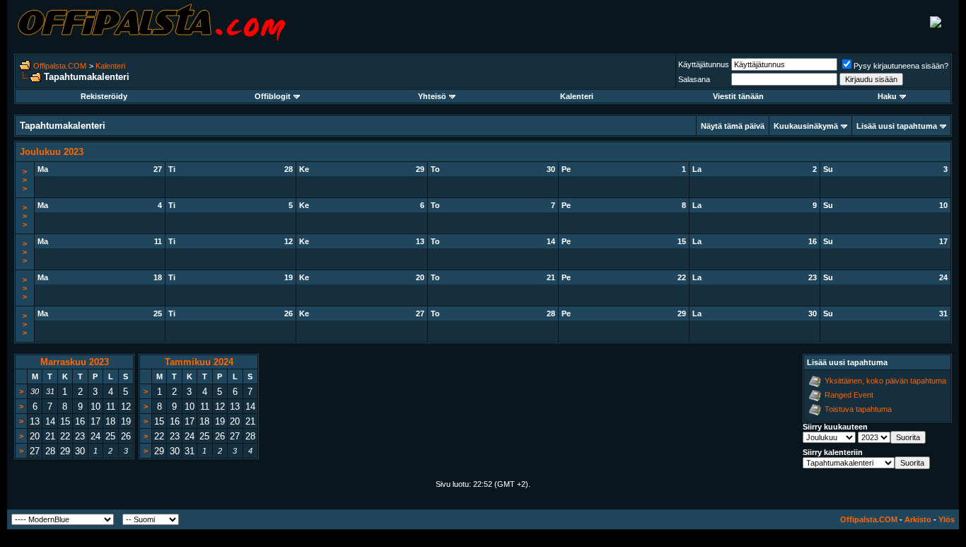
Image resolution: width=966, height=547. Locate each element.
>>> (25, 179)
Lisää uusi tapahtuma (896, 126)
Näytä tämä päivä (732, 126)
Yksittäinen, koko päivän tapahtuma (885, 380)
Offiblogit (273, 96)
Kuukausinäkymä (806, 126)
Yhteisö (432, 96)
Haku (887, 96)
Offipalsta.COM (59, 66)
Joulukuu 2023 (51, 151)
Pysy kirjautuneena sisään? (901, 66)
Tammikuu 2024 (199, 362)
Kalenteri (110, 66)
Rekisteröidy (104, 96)
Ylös (946, 519)
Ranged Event (849, 395)
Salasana (694, 79)
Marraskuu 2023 (74, 362)
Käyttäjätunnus (703, 64)
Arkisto (917, 519)
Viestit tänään (738, 96)
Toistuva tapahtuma (858, 409)
